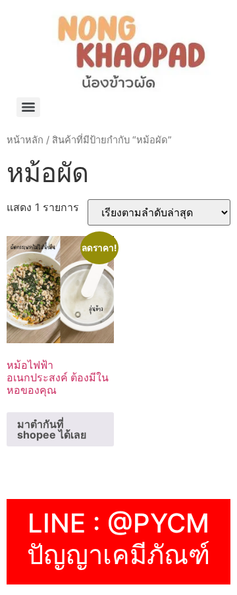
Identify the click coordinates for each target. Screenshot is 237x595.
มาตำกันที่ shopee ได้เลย (51, 429)
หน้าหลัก (25, 140)
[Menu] (28, 107)
